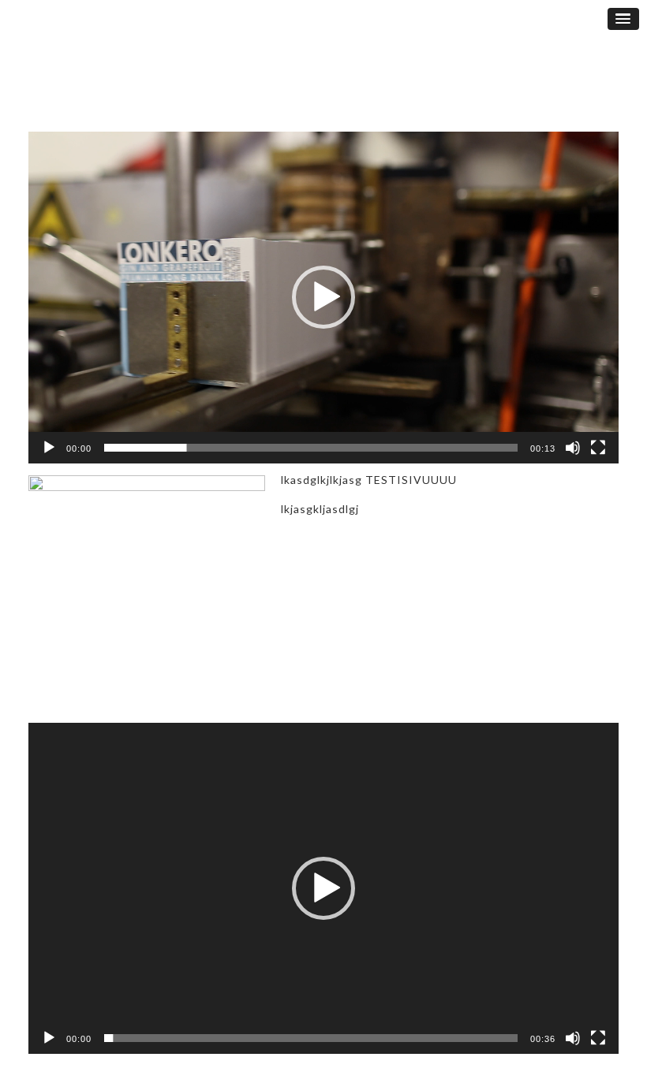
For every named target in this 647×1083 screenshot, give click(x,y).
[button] (323, 297)
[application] (323, 297)
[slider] (311, 448)
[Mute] (573, 448)
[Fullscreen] (598, 448)
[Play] (49, 448)
